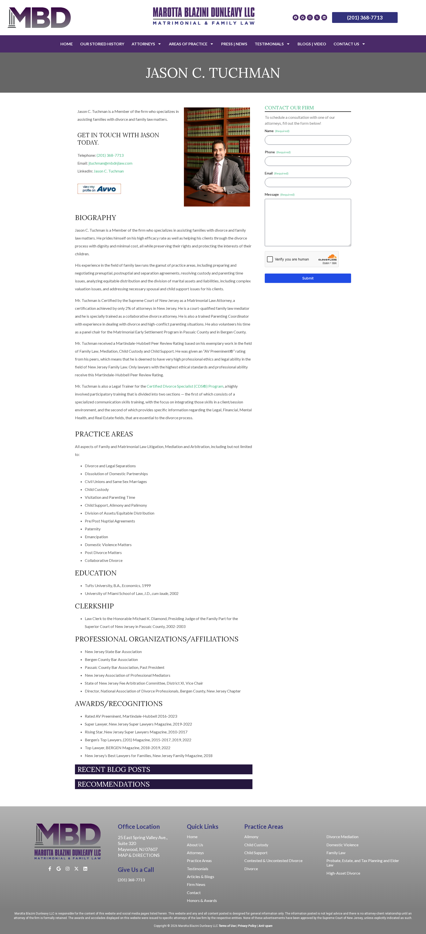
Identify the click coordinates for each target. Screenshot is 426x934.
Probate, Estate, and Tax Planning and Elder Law (362, 862)
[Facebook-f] (49, 868)
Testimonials (269, 43)
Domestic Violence (342, 844)
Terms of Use (227, 926)
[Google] (303, 17)
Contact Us (346, 43)
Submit (308, 278)
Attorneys (143, 43)
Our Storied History (102, 43)
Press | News (234, 43)
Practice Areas (199, 860)
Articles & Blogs (200, 876)
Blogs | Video (312, 43)
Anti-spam (265, 926)
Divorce (251, 868)
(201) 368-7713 (110, 155)
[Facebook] (296, 17)
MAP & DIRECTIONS (139, 855)
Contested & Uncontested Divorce (273, 860)
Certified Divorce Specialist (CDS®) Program (185, 386)
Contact (194, 892)
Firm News (196, 884)
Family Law (335, 852)
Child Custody (256, 844)
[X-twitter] (317, 17)
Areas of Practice (188, 43)
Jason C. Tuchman (109, 171)
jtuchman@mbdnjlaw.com (110, 163)
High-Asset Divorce (343, 873)
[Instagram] (310, 17)
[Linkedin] (324, 17)
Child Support (255, 852)
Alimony (251, 836)
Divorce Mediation (342, 836)
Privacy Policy (247, 926)
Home (66, 43)
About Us (195, 844)
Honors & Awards (202, 900)
